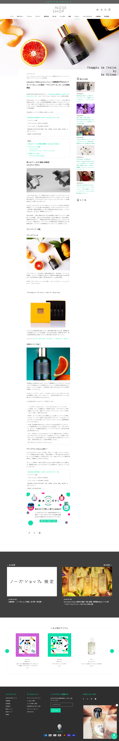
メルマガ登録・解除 (32, 703)
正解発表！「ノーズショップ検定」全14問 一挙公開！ (25, 602)
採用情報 (106, 16)
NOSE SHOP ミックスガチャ (59, 664)
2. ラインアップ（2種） (34, 146)
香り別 (54, 16)
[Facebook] (83, 699)
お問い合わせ (30, 711)
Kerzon (91, 659)
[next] (112, 651)
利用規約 (8, 706)
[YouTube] (95, 699)
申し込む (55, 710)
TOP (27, 76)
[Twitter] (87, 699)
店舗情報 (98, 16)
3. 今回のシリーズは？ (34, 153)
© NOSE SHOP (59, 731)
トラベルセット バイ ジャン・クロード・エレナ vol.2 (41, 150)
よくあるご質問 (31, 700)
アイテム (29, 16)
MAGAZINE (32, 76)
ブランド (37, 16)
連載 (69, 16)
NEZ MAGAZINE (87, 16)
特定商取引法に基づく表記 (34, 706)
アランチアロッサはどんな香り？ (37, 155)
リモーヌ (65, 338)
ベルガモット (58, 338)
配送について (9, 709)
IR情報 (7, 714)
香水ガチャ (20, 16)
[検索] (105, 9)
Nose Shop (27, 659)
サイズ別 (62, 16)
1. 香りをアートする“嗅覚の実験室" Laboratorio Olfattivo (44, 144)
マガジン (76, 16)
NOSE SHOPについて (11, 698)
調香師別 (46, 16)
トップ (12, 16)
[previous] (7, 651)
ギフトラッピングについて (34, 698)
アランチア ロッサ (33, 149)
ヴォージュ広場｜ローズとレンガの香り (91, 664)
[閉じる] (117, 705)
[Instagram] (91, 699)
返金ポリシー (9, 711)
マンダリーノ (50, 338)
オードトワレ (91, 661)
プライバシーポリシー (32, 709)
